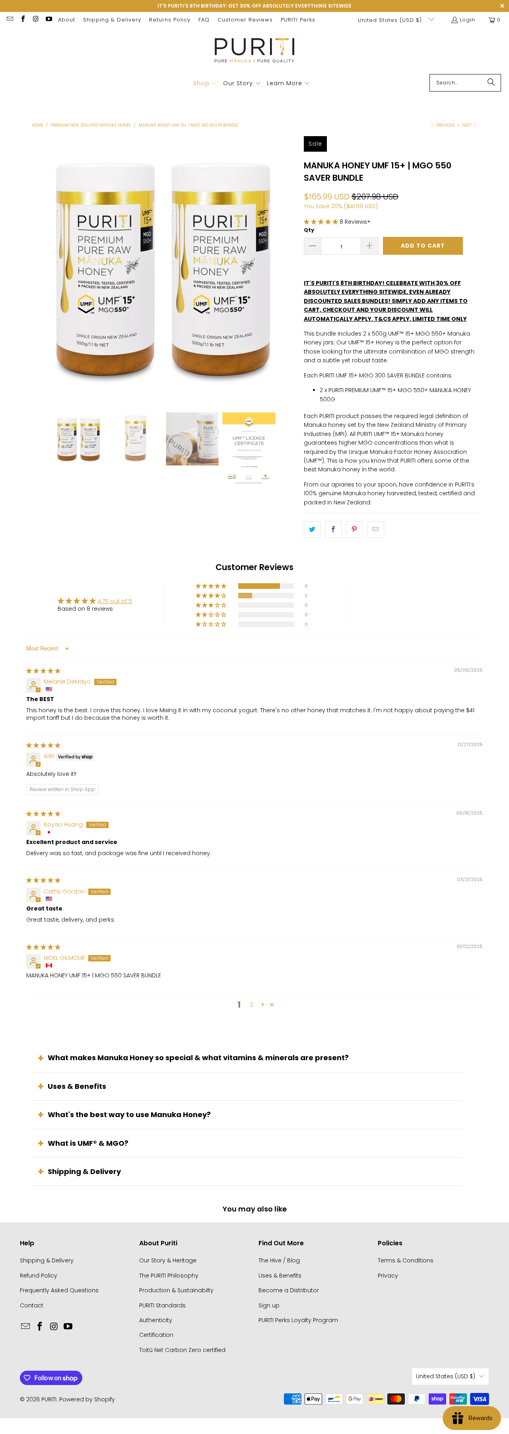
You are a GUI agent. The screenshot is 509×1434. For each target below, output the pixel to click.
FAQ (204, 19)
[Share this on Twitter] (312, 529)
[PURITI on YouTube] (48, 19)
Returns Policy (169, 19)
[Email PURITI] (9, 19)
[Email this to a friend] (375, 529)
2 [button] (251, 1005)
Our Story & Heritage (167, 1260)
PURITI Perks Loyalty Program (298, 1320)
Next (467, 125)
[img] (43, 671)
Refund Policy (38, 1276)
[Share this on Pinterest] (354, 529)
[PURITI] (254, 53)
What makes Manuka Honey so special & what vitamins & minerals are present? (198, 1058)
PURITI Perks (298, 19)
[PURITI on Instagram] (35, 19)
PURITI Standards (162, 1305)
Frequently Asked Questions (59, 1290)
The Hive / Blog (279, 1260)
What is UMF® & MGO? (88, 1143)
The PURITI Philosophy (168, 1276)
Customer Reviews (245, 19)
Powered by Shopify (87, 1399)
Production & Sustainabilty (176, 1290)
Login (467, 19)
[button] (205, 83)
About (66, 19)
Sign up (269, 1305)
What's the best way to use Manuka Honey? (129, 1114)
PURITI (48, 1399)
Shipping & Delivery (112, 19)
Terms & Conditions (405, 1260)
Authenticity (155, 1320)
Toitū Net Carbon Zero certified (182, 1350)
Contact (31, 1305)
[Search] (491, 83)
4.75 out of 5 (114, 601)
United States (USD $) (391, 20)
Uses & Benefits (77, 1086)
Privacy (388, 1276)
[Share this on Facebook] (333, 529)
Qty (309, 230)
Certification (156, 1335)
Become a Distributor (288, 1290)
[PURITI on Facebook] (22, 19)
